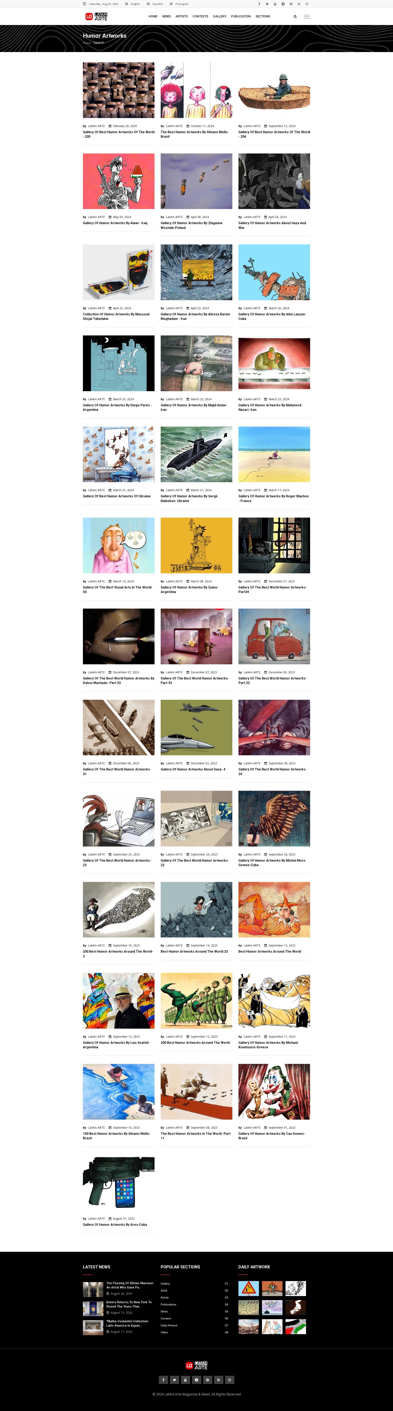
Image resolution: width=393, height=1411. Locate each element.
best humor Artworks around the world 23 (194, 951)
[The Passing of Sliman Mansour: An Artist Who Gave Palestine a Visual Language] (93, 1289)
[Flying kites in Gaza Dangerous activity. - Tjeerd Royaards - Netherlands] (248, 1307)
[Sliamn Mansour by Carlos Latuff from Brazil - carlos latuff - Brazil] (272, 1326)
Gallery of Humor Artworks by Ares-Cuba (115, 1225)
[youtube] (275, 4)
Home (153, 16)
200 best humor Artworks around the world (195, 1043)
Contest (194, 1318)
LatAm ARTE (96, 126)
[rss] (299, 4)
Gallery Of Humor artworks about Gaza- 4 (193, 769)
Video (194, 1332)
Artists (182, 16)
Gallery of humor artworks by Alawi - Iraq (115, 223)
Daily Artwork (194, 1325)
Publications (194, 1304)
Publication (241, 16)
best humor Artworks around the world (269, 951)
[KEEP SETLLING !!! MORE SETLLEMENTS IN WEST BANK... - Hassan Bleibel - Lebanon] (296, 1326)
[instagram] (307, 4)
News (166, 16)
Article (194, 1297)
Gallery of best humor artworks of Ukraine (117, 496)
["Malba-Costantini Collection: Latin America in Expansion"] (93, 1327)
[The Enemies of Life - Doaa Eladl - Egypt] (272, 1307)
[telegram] (283, 4)
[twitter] (267, 4)
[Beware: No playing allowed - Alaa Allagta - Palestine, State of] (248, 1288)
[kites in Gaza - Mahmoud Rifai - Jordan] (272, 1288)
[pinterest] (291, 4)
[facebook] (259, 4)
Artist (194, 1290)
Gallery (219, 16)
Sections (263, 16)
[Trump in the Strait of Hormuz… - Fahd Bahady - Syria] (296, 1307)
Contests (200, 16)
